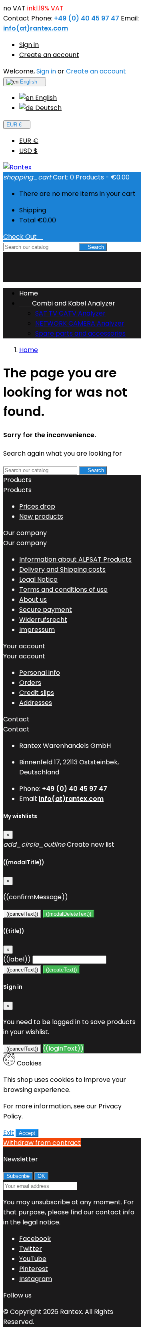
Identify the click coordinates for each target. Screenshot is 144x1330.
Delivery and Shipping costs (62, 569)
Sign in (29, 44)
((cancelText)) (22, 914)
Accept (27, 1133)
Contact (16, 18)
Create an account (49, 54)
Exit (8, 1132)
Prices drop (37, 506)
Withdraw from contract (42, 1142)
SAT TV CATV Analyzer (70, 313)
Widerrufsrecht (43, 619)
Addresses (35, 702)
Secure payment (45, 609)
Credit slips (36, 692)
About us (33, 599)
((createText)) (61, 970)
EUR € (28, 140)
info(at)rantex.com (35, 28)
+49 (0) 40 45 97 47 (86, 18)
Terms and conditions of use (63, 589)
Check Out (23, 236)
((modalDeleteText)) (68, 914)
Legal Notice (38, 579)
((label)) (17, 959)
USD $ (28, 150)
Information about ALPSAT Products (75, 559)
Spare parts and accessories (80, 333)
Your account (24, 646)
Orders (30, 682)
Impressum (37, 629)
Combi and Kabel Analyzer (67, 303)
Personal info (39, 672)
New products (41, 516)
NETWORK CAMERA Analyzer (79, 323)
